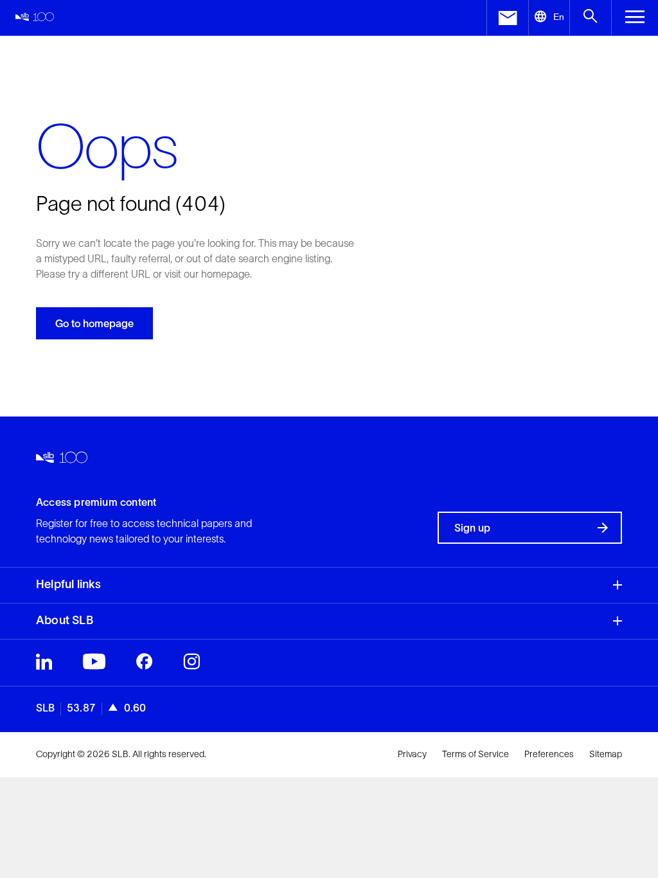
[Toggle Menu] (634, 17)
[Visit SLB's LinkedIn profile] (44, 664)
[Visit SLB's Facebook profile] (144, 664)
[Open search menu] (590, 17)
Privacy (412, 754)
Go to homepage (94, 323)
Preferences (549, 754)
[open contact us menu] (507, 17)
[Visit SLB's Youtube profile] (94, 664)
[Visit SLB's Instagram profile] (191, 664)
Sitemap (605, 754)
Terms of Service (475, 754)
